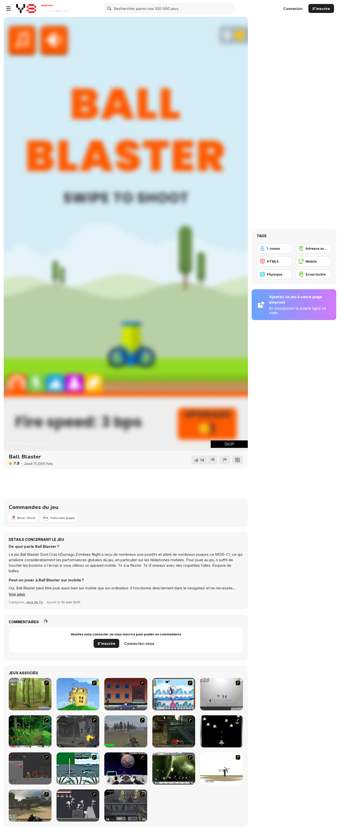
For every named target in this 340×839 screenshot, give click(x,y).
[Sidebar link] (8, 8)
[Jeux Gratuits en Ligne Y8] (26, 8)
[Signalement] (224, 459)
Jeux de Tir (34, 602)
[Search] (109, 8)
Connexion (292, 8)
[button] (17, 594)
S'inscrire (321, 8)
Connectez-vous (139, 643)
